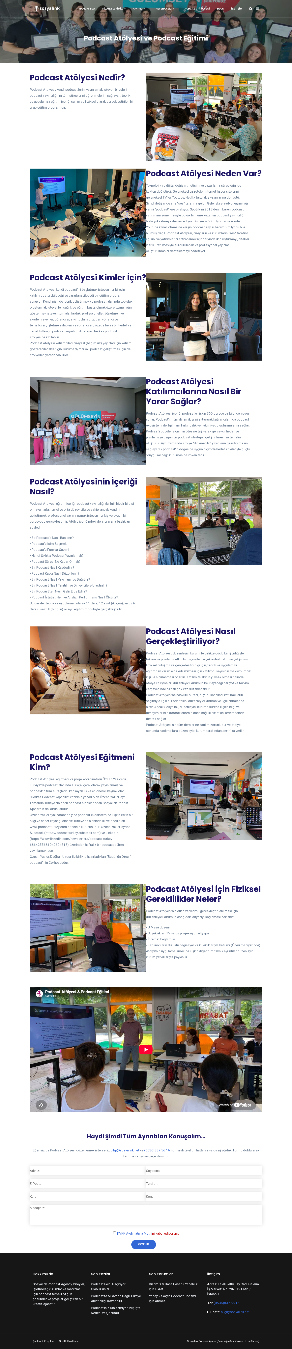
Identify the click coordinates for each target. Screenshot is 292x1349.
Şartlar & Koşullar (43, 1341)
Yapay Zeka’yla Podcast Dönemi (172, 1296)
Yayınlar (139, 8)
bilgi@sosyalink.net (125, 1150)
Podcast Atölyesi (197, 8)
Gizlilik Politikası (68, 1341)
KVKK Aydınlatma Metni (134, 1233)
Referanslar (165, 8)
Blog (220, 8)
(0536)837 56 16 (157, 1150)
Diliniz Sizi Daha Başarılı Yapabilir (173, 1284)
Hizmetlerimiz (112, 8)
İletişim (236, 8)
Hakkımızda (87, 8)
